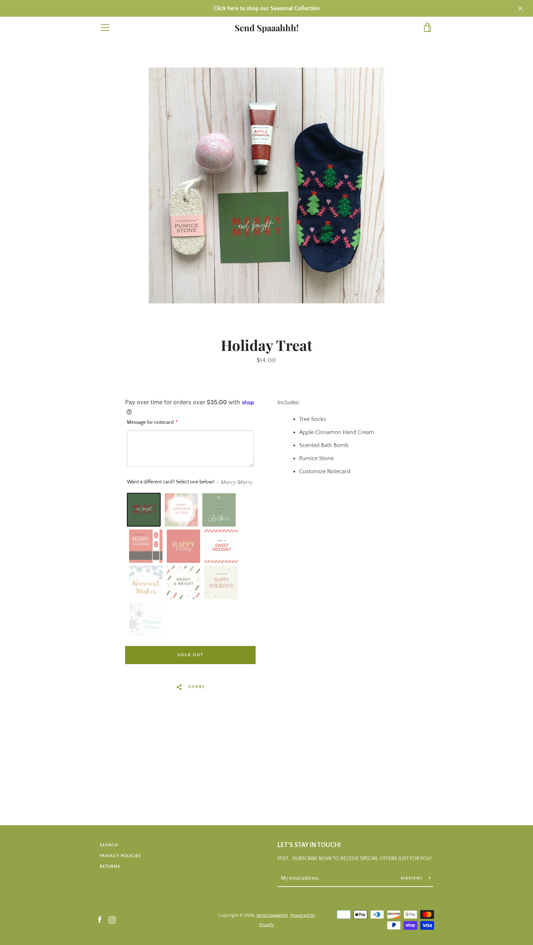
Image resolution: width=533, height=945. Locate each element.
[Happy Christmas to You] (181, 510)
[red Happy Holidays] (183, 546)
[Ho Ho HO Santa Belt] (146, 546)
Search (109, 845)
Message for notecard (150, 422)
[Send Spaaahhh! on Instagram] (112, 919)
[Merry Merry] (144, 510)
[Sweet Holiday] (221, 546)
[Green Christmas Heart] (219, 510)
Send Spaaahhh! (267, 27)
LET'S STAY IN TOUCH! (309, 845)
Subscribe (412, 878)
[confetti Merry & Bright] (183, 582)
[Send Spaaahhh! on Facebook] (99, 919)
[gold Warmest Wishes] (146, 582)
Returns (110, 866)
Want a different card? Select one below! (171, 482)
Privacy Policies (120, 856)
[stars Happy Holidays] (221, 582)
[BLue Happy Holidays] (146, 619)
